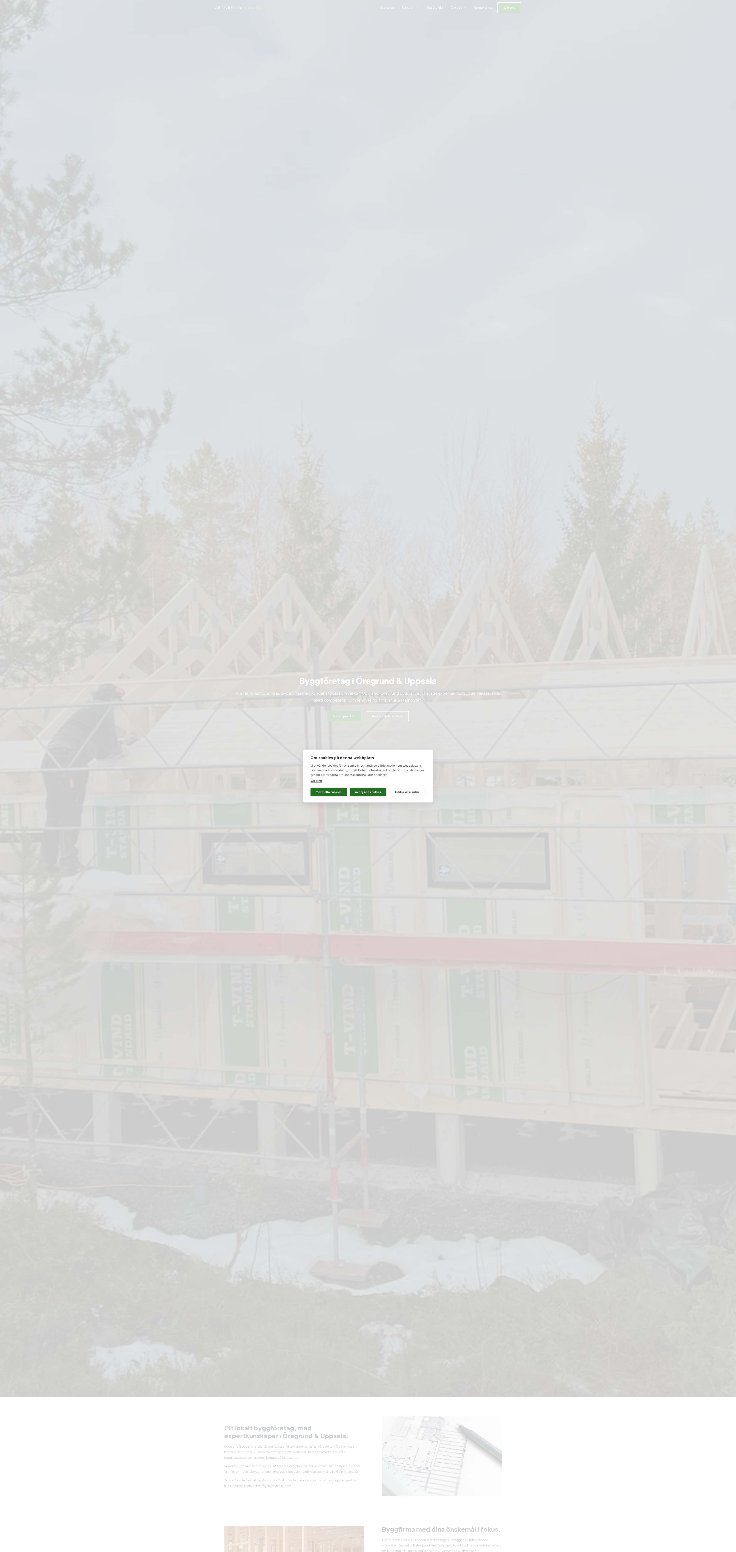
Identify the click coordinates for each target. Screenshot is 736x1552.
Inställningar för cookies (407, 792)
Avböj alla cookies (368, 792)
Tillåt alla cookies (328, 792)
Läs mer (316, 780)
